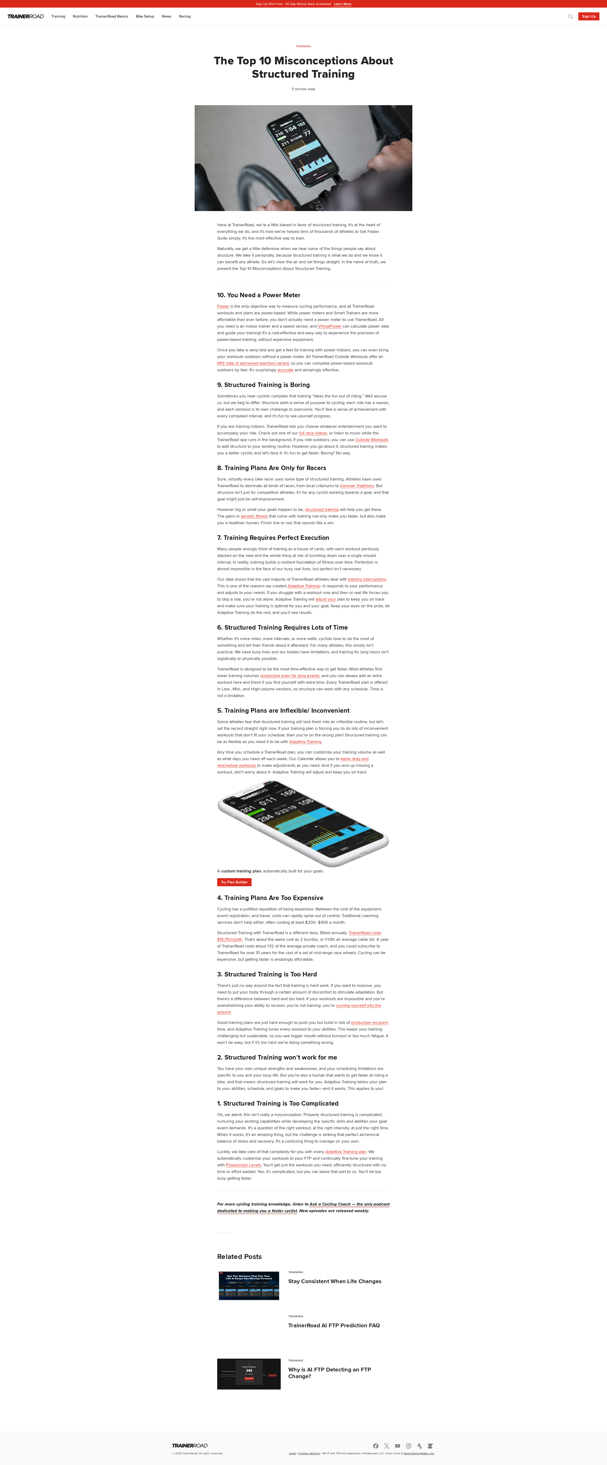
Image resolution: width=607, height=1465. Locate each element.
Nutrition (80, 16)
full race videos (313, 433)
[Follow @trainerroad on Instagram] (408, 1445)
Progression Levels (243, 1165)
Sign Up (589, 16)
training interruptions (367, 579)
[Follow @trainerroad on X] (386, 1446)
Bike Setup (145, 16)
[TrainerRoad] (26, 16)
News (166, 16)
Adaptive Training (304, 586)
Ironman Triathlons (357, 486)
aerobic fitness (254, 516)
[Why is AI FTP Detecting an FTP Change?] (249, 1374)
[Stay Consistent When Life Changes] (249, 1285)
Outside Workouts (371, 440)
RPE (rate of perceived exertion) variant (253, 363)
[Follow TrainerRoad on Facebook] (375, 1446)
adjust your (326, 599)
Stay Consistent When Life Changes (334, 1281)
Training (58, 16)
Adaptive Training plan (345, 1151)
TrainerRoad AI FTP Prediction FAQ (334, 1325)
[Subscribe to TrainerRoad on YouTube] (397, 1446)
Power (223, 306)
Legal (292, 1453)
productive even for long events (289, 675)
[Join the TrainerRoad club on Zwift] (430, 1446)
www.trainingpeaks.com (419, 1453)
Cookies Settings (309, 1453)
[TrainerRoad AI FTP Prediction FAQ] (249, 1329)
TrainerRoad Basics (111, 16)
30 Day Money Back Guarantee (303, 3)
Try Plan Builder (234, 882)
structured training (322, 509)
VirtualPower (330, 326)
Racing (185, 16)
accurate (286, 370)
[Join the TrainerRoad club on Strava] (419, 1446)
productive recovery (369, 1022)
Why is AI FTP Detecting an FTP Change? (329, 1373)
